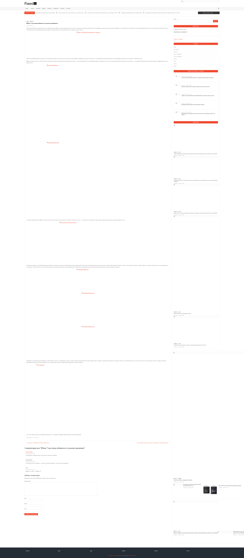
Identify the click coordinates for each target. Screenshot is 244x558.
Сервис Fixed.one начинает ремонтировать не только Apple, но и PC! (102, 12)
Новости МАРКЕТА (178, 54)
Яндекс (175, 65)
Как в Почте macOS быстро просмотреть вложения (230, 485)
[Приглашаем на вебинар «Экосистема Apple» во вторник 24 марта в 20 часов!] (144, 12)
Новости (32, 21)
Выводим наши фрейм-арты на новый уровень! (132, 12)
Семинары (38, 8)
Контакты (49, 8)
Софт (175, 61)
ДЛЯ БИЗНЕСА (56, 8)
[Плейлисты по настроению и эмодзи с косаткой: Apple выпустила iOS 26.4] (196, 329)
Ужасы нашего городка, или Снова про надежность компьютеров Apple (152, 442)
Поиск (175, 19)
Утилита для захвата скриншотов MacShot (182, 480)
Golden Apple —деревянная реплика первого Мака (38, 442)
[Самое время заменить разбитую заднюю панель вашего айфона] (178, 77)
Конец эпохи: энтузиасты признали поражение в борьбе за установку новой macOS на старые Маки (195, 213)
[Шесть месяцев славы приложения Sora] (196, 263)
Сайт (25, 508)
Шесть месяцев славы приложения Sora (182, 313)
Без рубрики (176, 49)
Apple (27, 21)
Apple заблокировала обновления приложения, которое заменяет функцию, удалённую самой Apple (195, 153)
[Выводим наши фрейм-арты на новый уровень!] (120, 12)
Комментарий (27, 481)
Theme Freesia (133, 555)
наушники (36, 437)
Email (25, 503)
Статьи (175, 63)
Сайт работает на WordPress (114, 555)
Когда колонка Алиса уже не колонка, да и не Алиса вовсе (71, 12)
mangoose (183, 76)
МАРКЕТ (32, 8)
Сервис (26, 8)
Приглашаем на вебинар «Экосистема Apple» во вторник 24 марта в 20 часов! (163, 12)
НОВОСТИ (44, 8)
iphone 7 (31, 437)
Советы (175, 58)
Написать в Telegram (178, 39)
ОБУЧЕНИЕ (62, 8)
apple (27, 437)
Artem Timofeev (29, 452)
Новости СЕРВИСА (178, 56)
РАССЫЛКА (68, 8)
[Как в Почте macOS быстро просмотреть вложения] (210, 490)
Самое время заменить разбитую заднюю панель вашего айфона (41, 12)
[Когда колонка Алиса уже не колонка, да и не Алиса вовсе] (57, 12)
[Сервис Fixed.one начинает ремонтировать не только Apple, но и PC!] (86, 12)
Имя (25, 498)
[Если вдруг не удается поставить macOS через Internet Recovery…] (177, 486)
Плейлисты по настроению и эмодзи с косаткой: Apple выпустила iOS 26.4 (190, 345)
